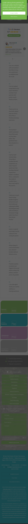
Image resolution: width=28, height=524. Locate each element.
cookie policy (19, 9)
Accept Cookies (14, 13)
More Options (14, 16)
